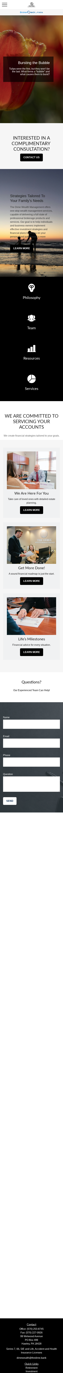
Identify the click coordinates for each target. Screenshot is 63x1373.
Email (6, 736)
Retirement (31, 1368)
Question (8, 774)
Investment (31, 1371)
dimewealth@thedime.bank (31, 1358)
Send (9, 801)
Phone (6, 755)
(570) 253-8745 (35, 1329)
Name (6, 717)
